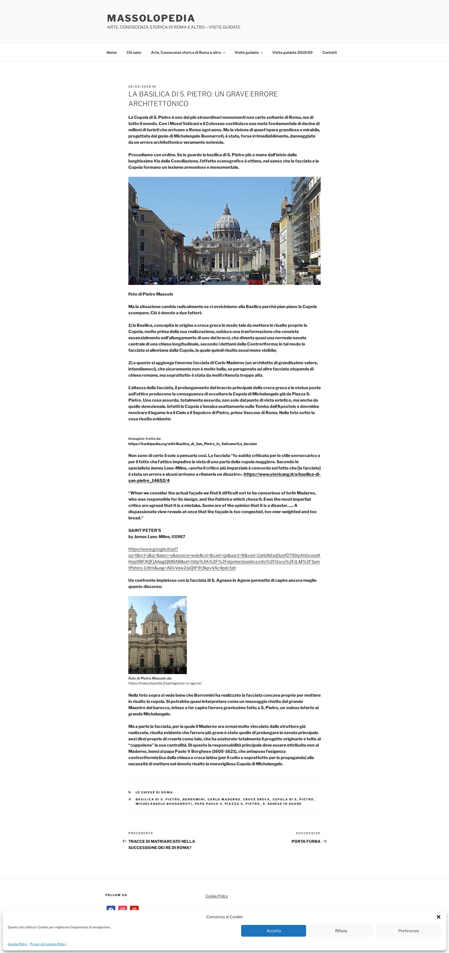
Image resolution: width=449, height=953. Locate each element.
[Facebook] (111, 910)
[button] (438, 916)
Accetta (274, 931)
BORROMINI (194, 799)
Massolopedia (151, 18)
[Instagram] (122, 910)
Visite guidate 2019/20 (292, 52)
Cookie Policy (17, 944)
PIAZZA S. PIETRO (242, 804)
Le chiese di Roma (154, 792)
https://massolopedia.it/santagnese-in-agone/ (165, 683)
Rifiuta (341, 931)
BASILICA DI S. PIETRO (158, 799)
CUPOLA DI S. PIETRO (293, 799)
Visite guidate (247, 52)
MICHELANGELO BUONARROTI (164, 804)
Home (112, 52)
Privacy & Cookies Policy (48, 944)
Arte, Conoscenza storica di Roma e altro (186, 52)
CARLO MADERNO (224, 799)
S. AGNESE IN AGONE (282, 804)
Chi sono (134, 52)
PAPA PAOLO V (208, 804)
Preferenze (408, 931)
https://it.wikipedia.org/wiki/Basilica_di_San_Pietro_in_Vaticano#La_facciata (192, 444)
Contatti (329, 52)
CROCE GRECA (256, 799)
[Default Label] (134, 910)
